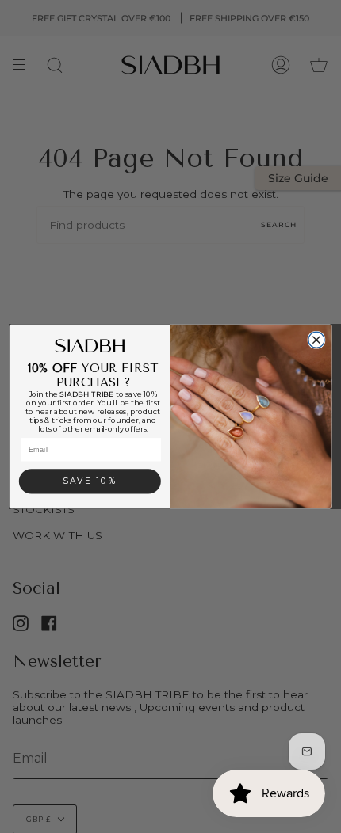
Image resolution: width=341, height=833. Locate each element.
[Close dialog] (316, 340)
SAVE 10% (90, 482)
